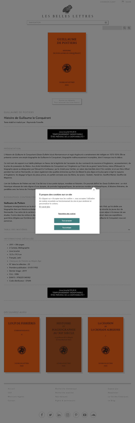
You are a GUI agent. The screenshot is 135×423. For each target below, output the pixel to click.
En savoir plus (44, 207)
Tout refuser (66, 227)
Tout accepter (67, 221)
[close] (94, 189)
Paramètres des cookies (66, 214)
